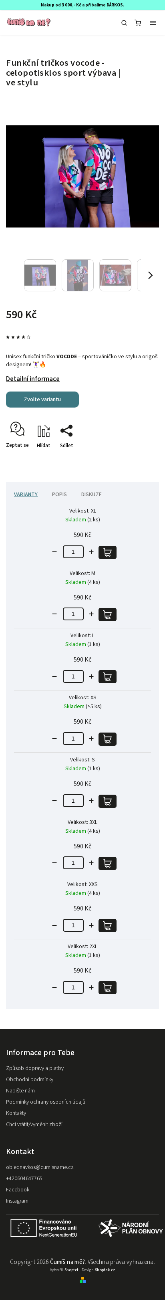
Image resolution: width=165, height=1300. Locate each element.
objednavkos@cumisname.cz (40, 1167)
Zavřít (140, 459)
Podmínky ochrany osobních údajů (45, 1102)
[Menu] (153, 23)
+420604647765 (24, 1179)
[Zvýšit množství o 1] (91, 551)
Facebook (17, 1190)
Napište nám (20, 1091)
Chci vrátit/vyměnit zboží (34, 1124)
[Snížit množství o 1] (54, 551)
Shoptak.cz (105, 1270)
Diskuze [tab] (91, 495)
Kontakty (16, 1113)
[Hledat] (124, 23)
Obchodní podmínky (29, 1080)
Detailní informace (33, 379)
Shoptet (71, 1270)
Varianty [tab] (26, 495)
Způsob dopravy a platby (35, 1068)
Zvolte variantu (42, 400)
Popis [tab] (59, 495)
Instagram (17, 1201)
